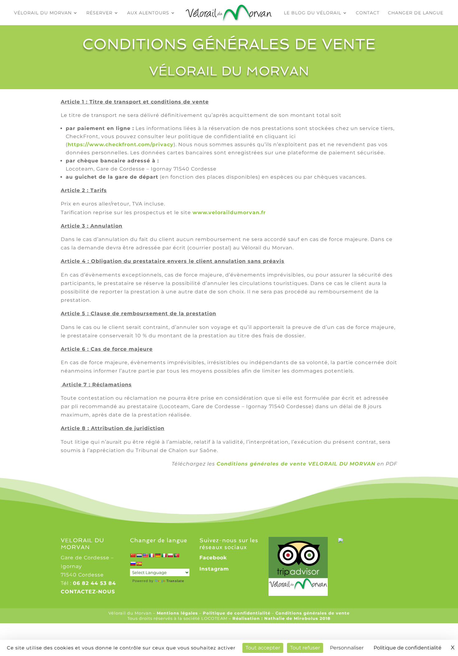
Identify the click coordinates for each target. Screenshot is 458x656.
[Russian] (133, 563)
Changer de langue (415, 13)
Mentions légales (177, 612)
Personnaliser (347, 648)
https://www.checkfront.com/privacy (121, 144)
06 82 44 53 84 (94, 583)
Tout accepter (263, 648)
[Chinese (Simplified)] (133, 555)
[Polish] (170, 555)
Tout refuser (305, 648)
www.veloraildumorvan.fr (229, 212)
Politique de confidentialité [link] (407, 648)
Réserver (99, 13)
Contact (367, 13)
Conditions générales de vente (312, 612)
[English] (145, 555)
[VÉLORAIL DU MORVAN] (353, 541)
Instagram (214, 569)
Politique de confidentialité (236, 612)
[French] (151, 555)
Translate (175, 581)
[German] (157, 555)
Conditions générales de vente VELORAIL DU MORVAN (296, 464)
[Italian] (164, 555)
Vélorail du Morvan (43, 13)
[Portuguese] (176, 555)
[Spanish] (139, 563)
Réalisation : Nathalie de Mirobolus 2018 (281, 618)
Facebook (213, 558)
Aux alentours (148, 13)
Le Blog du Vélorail (312, 13)
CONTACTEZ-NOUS (88, 592)
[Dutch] (139, 555)
